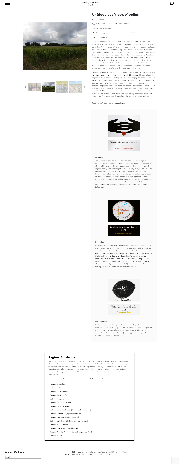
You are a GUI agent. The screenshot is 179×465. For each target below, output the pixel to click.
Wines (125, 452)
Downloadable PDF (99, 37)
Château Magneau (57, 399)
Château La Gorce (57, 388)
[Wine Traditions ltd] (90, 3)
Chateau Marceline (57, 384)
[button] (84, 87)
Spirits (125, 457)
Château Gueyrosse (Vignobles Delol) (65, 428)
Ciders (125, 455)
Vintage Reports (120, 103)
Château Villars (56, 435)
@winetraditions (88, 455)
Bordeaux (68, 357)
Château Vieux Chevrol (59, 424)
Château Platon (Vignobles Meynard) (64, 417)
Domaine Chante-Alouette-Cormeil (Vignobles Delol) (71, 432)
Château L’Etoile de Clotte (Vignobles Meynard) (69, 421)
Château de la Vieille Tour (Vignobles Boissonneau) (70, 410)
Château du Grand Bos (59, 395)
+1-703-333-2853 (72, 455)
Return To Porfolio (97, 379)
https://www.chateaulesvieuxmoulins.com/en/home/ (119, 33)
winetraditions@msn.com (107, 455)
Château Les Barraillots (59, 391)
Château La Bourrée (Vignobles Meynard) (66, 413)
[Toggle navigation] (7, 3)
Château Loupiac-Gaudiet (60, 406)
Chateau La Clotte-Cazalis (60, 402)
